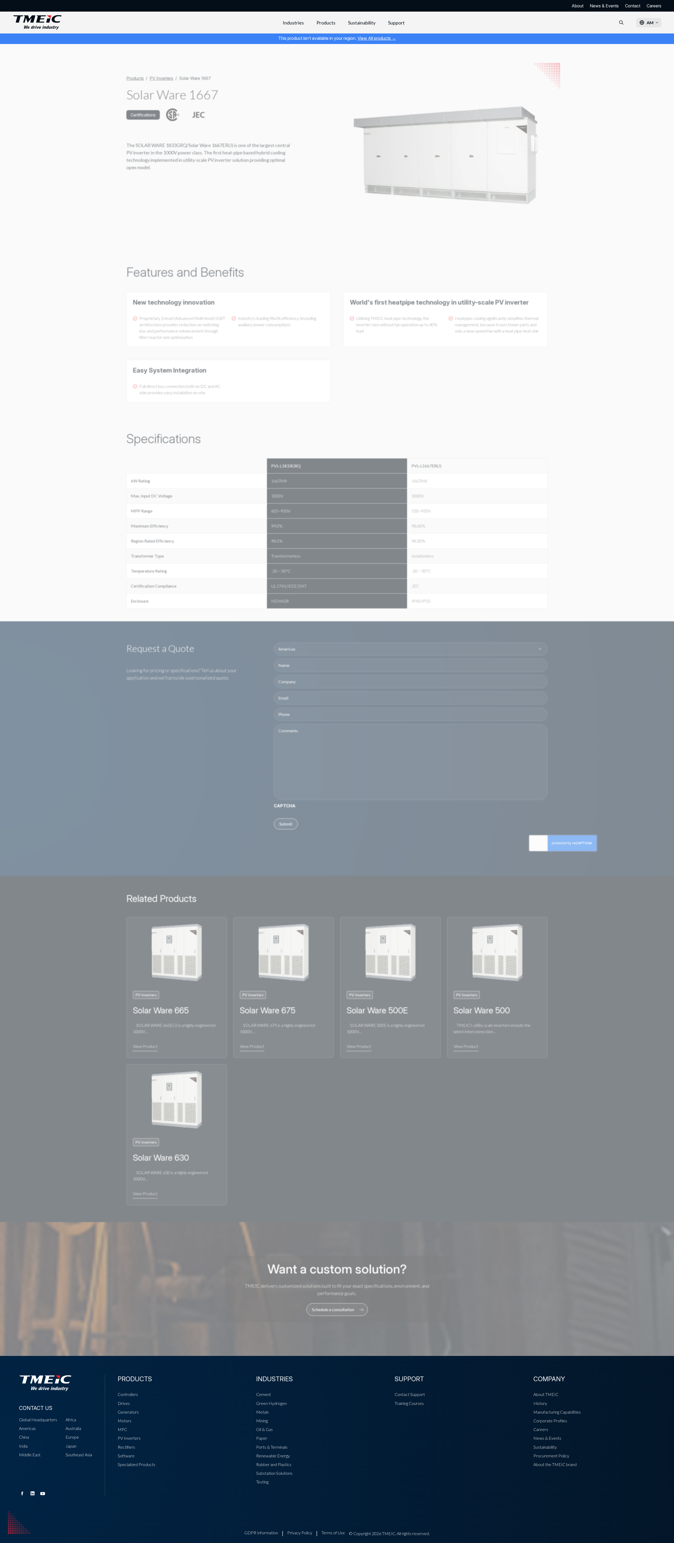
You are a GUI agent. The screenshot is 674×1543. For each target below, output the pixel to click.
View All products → (377, 38)
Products (325, 23)
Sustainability (361, 23)
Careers (654, 5)
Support (396, 23)
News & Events (604, 5)
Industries (293, 23)
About (577, 5)
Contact (632, 5)
